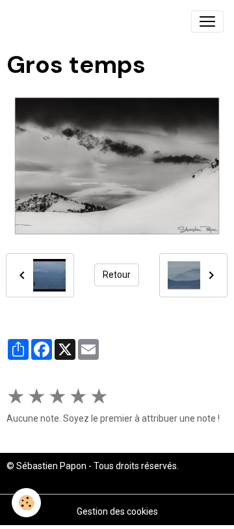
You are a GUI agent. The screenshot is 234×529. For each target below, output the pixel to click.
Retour (117, 274)
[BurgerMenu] (207, 21)
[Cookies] (26, 502)
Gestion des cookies (117, 511)
